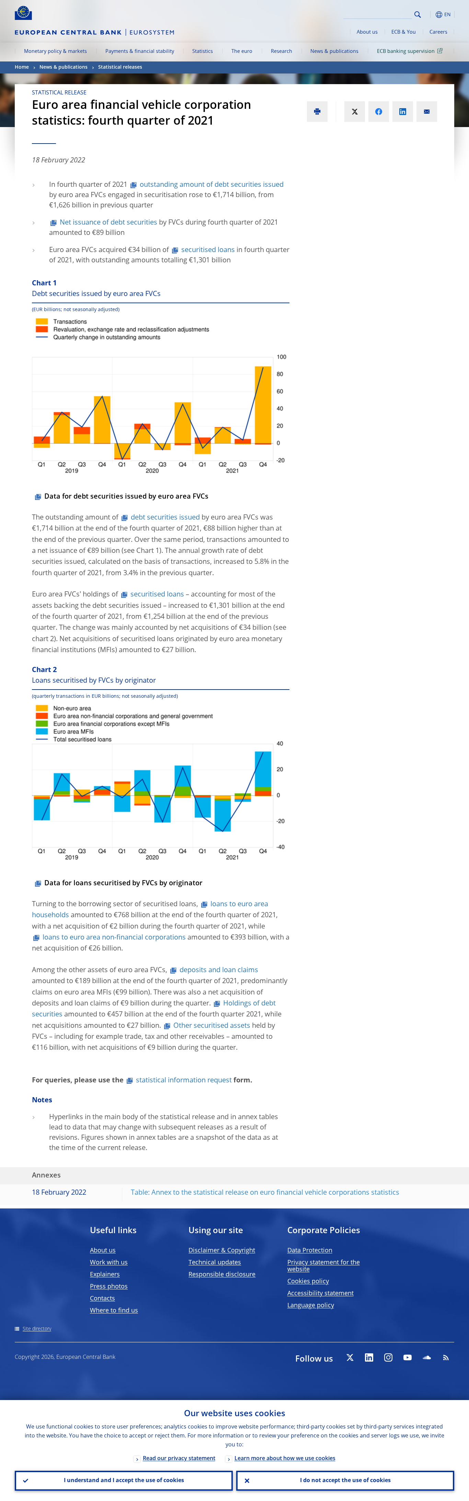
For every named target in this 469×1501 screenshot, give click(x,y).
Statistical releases (120, 67)
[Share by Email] (426, 111)
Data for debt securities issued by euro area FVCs (126, 496)
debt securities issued (165, 517)
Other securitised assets (211, 1026)
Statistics (202, 51)
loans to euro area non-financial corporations (114, 937)
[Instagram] (388, 1357)
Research (281, 51)
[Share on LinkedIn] (402, 111)
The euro (241, 51)
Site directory (37, 1329)
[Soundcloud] (427, 1357)
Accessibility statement (320, 1293)
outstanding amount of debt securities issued (212, 185)
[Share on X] (354, 111)
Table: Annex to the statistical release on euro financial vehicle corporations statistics (265, 1193)
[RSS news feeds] (446, 1357)
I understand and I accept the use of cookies (124, 1480)
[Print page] (317, 111)
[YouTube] (407, 1357)
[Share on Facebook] (378, 111)
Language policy (310, 1306)
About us (367, 32)
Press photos (109, 1287)
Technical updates (214, 1263)
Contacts (102, 1299)
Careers (438, 32)
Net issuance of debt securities (108, 222)
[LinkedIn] (369, 1357)
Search (417, 15)
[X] (350, 1357)
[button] (430, 14)
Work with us (109, 1263)
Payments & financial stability (139, 51)
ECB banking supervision (406, 51)
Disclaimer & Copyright (221, 1251)
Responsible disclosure (221, 1275)
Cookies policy (308, 1281)
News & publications (334, 51)
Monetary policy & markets (55, 51)
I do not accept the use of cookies (345, 1480)
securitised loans (208, 250)
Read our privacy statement (179, 1459)
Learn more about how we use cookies (285, 1459)
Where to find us (114, 1311)
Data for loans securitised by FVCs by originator (123, 883)
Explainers (105, 1275)
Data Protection (309, 1251)
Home (22, 67)
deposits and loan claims (219, 970)
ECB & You (403, 32)
